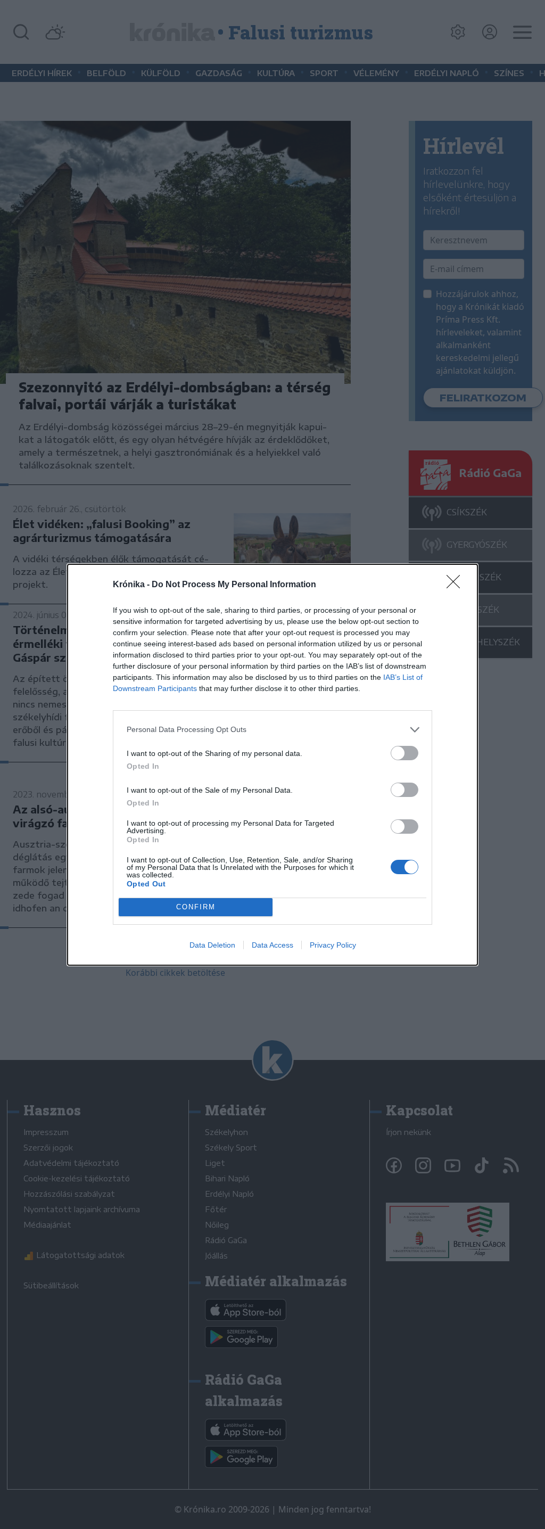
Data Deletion (212, 945)
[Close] (457, 585)
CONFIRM (196, 907)
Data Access (272, 945)
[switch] (404, 753)
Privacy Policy (333, 945)
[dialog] (272, 764)
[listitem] (272, 729)
